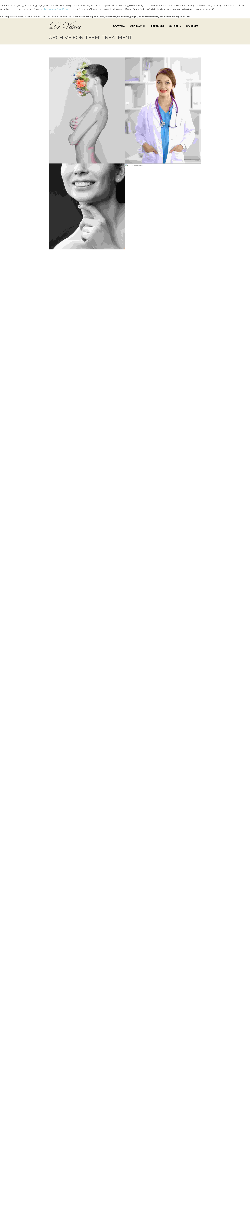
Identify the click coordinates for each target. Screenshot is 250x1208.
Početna (119, 26)
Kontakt (192, 26)
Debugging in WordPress (56, 9)
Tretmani (157, 26)
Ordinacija (138, 26)
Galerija (175, 26)
